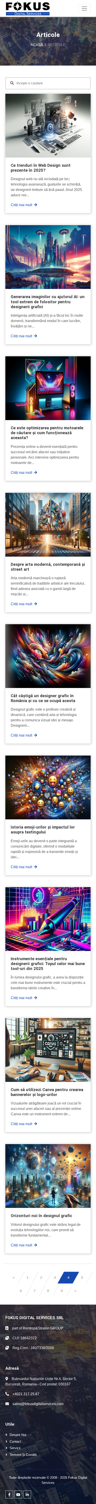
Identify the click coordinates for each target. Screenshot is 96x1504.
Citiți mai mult (21, 205)
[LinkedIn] (27, 1494)
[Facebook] (9, 1494)
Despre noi (18, 1435)
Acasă (37, 45)
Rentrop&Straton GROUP (43, 1328)
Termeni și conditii (23, 1455)
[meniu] (84, 8)
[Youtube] (18, 1494)
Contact (15, 1441)
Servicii (15, 1448)
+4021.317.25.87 (26, 1394)
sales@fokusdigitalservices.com (38, 1404)
